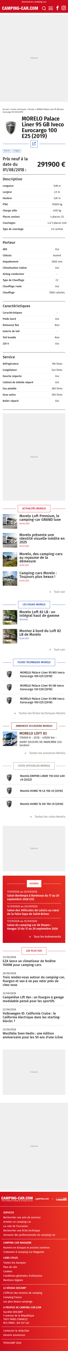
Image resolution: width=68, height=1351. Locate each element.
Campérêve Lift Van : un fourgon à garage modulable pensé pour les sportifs (33, 999)
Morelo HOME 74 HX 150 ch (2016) (41, 804)
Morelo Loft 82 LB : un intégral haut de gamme (39, 614)
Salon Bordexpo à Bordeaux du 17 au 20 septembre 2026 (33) (33, 897)
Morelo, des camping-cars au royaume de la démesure (41, 557)
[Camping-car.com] (20, 8)
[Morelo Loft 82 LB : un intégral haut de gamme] (10, 617)
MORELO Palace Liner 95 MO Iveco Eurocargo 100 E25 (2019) (42, 674)
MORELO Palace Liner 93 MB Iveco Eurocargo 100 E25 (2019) (42, 700)
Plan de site (10, 1267)
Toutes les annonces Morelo (47, 753)
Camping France (12, 1297)
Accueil (6, 109)
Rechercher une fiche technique (21, 1230)
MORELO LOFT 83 (33, 733)
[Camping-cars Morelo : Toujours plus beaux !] (10, 578)
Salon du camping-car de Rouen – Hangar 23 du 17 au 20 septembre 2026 (32, 926)
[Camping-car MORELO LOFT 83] (10, 739)
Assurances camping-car (34, 2)
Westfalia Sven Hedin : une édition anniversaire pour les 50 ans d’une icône (33, 1035)
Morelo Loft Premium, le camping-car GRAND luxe (40, 518)
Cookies (7, 1271)
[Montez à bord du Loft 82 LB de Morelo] (10, 636)
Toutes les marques (14, 1262)
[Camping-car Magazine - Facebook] (57, 8)
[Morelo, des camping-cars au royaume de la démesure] (10, 559)
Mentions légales (13, 1280)
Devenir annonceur (14, 1335)
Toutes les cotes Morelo (50, 816)
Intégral (16, 151)
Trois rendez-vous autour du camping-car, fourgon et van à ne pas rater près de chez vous (34, 981)
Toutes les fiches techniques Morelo (42, 713)
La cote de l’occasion (15, 1226)
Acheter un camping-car (17, 1221)
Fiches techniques (18, 109)
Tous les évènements (47, 936)
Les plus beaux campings (17, 1301)
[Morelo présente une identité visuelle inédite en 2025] (10, 540)
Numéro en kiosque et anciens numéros (26, 1247)
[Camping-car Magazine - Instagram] (63, 8)
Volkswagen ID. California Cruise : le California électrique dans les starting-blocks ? (32, 1017)
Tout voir (59, 592)
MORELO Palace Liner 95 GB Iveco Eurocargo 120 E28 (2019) (42, 687)
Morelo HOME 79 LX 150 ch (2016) (41, 791)
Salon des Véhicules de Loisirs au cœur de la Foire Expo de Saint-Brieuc (33, 912)
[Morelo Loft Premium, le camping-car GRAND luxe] (10, 521)
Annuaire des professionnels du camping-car (29, 1234)
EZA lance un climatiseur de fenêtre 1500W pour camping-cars (29, 963)
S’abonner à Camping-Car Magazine (23, 1252)
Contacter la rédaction (16, 1330)
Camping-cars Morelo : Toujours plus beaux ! (38, 575)
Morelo (31, 109)
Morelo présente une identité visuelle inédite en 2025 (42, 538)
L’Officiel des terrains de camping (22, 1292)
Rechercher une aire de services (22, 1217)
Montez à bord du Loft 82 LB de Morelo (40, 633)
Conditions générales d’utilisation (22, 1275)
